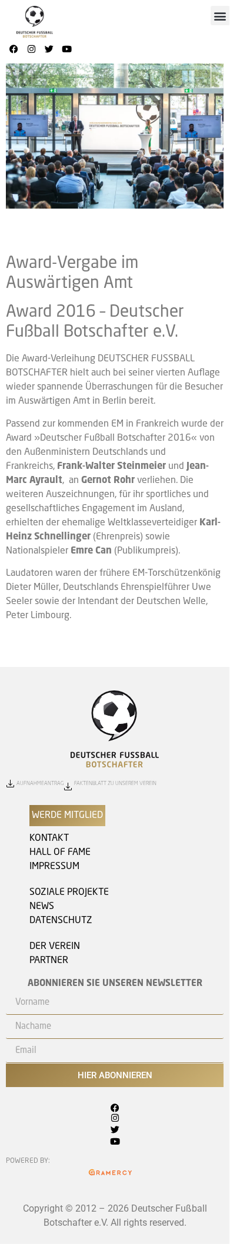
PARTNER (48, 960)
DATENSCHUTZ (60, 920)
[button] (220, 15)
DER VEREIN (54, 946)
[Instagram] (31, 49)
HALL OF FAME (60, 852)
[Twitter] (49, 49)
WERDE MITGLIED (67, 815)
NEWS (41, 906)
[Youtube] (66, 49)
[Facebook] (13, 49)
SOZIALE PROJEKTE (69, 892)
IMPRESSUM (54, 866)
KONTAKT (49, 838)
